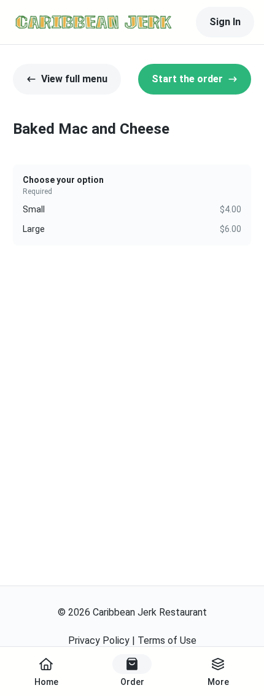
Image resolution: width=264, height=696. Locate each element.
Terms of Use (167, 640)
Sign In (225, 22)
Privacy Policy (99, 640)
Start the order (187, 79)
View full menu (74, 79)
